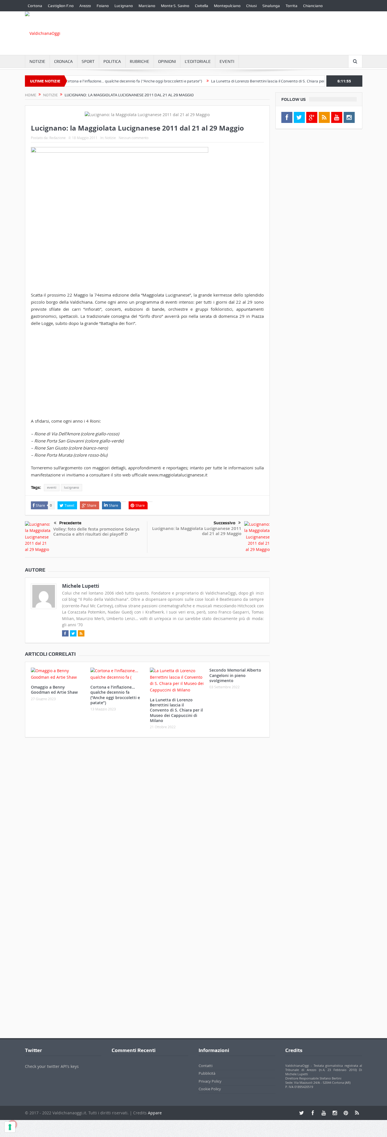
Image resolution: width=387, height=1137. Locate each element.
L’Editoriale (198, 61)
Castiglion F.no (61, 5)
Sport (88, 61)
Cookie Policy (210, 1088)
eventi (51, 487)
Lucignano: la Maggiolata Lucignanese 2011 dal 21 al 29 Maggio (196, 530)
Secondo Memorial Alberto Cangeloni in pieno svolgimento (235, 675)
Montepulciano (227, 5)
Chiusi (251, 5)
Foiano (103, 5)
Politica (112, 61)
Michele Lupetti (80, 586)
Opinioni (167, 61)
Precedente (70, 522)
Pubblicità (207, 1073)
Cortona (35, 5)
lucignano (71, 487)
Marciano (147, 5)
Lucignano (123, 5)
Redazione (57, 137)
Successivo (224, 522)
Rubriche (139, 61)
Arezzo (85, 5)
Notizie (37, 61)
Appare (155, 1112)
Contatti (205, 1065)
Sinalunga (271, 5)
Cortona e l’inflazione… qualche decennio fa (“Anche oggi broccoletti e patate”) (117, 81)
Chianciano (313, 5)
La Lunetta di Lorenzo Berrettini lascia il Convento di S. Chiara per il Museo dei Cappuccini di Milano (280, 81)
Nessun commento (133, 137)
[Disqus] (147, 816)
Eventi (227, 61)
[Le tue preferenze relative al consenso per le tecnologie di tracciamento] (10, 1127)
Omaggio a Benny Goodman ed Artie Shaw (54, 689)
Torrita (291, 5)
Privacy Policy (210, 1081)
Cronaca (63, 61)
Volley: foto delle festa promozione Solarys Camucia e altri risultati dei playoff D (96, 531)
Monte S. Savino (175, 5)
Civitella (201, 5)
